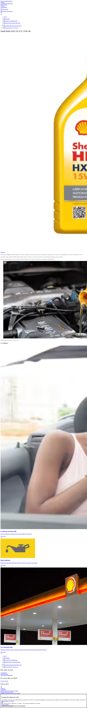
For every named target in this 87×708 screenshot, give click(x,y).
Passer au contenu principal (6, 1)
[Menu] (43, 14)
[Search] (43, 13)
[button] (43, 8)
